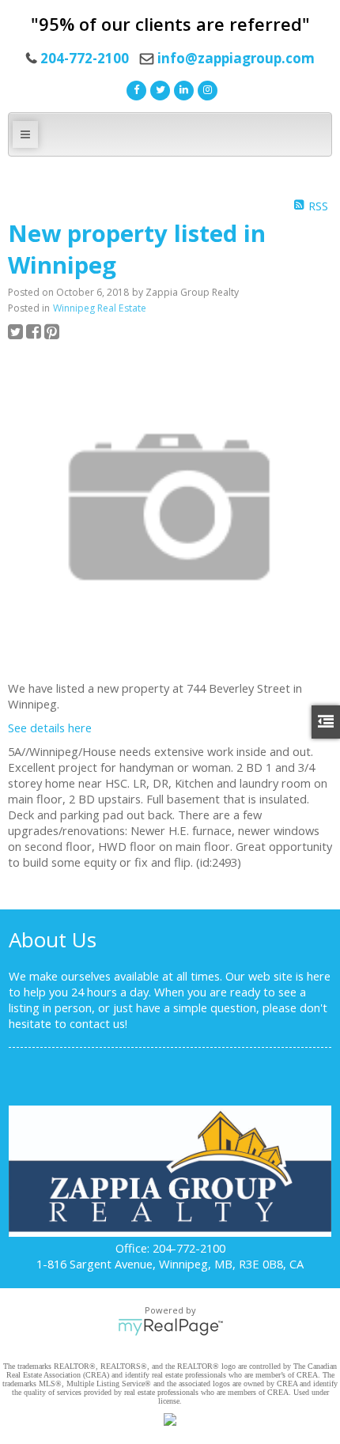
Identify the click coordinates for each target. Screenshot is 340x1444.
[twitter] (158, 88)
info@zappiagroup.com (236, 58)
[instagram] (205, 88)
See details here (50, 727)
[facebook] (134, 88)
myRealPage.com (170, 1327)
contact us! (98, 1023)
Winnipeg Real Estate (99, 308)
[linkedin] (182, 88)
